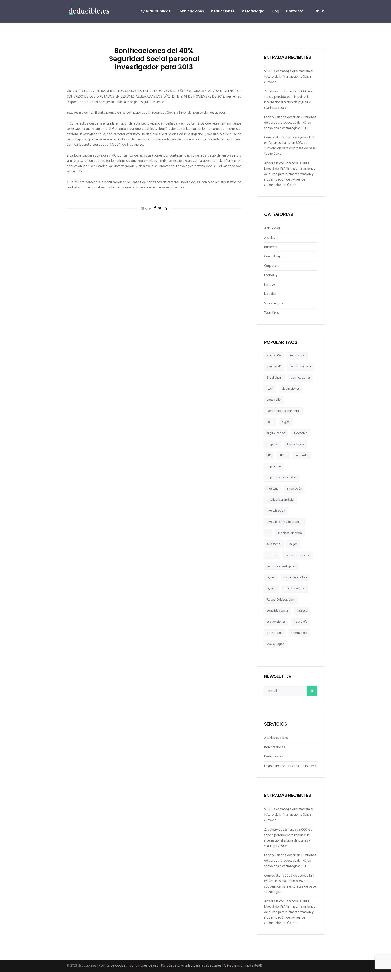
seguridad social (277, 610)
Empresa (272, 444)
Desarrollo (274, 400)
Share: (146, 208)
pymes (271, 588)
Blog (275, 11)
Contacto (294, 11)
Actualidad (272, 228)
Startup (302, 610)
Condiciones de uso (144, 965)
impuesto (302, 455)
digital (286, 422)
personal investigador (281, 566)
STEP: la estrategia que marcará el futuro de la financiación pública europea (288, 77)
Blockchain (274, 377)
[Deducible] (89, 11)
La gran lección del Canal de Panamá (290, 766)
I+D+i (283, 455)
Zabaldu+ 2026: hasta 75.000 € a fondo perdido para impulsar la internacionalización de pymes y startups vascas (288, 100)
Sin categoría (273, 303)
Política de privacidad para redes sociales (191, 965)
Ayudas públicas (155, 11)
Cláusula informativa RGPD (243, 965)
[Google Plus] (165, 208)
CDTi (270, 388)
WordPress (272, 313)
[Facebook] (155, 208)
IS (268, 533)
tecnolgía (300, 622)
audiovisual (297, 355)
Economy (270, 275)
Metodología (253, 11)
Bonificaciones (190, 11)
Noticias (270, 294)
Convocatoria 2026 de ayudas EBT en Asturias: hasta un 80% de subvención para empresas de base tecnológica (290, 146)
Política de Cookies (113, 965)
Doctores (300, 433)
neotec (272, 555)
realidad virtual (295, 588)
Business (270, 247)
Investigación (276, 511)
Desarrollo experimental (283, 411)
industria (272, 488)
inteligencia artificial (280, 499)
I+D (269, 455)
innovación (294, 488)
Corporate (271, 266)
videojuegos (275, 644)
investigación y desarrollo (284, 522)
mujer (293, 544)
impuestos (274, 466)
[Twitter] (159, 208)
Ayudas (269, 238)
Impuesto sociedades (281, 477)
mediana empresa (290, 533)
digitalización (276, 433)
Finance (269, 284)
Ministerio (274, 544)
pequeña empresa (298, 555)
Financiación (295, 444)
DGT (270, 422)
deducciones (290, 388)
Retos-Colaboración (281, 599)
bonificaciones (300, 377)
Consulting (272, 256)
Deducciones (223, 11)
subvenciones (276, 622)
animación (274, 355)
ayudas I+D (274, 366)
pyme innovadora (295, 577)
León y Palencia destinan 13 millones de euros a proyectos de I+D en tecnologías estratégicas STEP (290, 123)
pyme (271, 577)
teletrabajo (299, 633)
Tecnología (274, 633)
